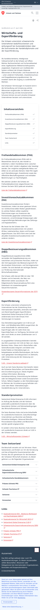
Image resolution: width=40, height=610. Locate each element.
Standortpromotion (11, 133)
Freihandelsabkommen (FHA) (14, 114)
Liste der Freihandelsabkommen (13, 190)
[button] (37, 550)
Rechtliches (21, 598)
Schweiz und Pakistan (13, 13)
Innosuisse (7, 540)
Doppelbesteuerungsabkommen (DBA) (17, 124)
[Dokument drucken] (33, 20)
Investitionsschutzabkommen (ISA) (16, 119)
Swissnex (6, 537)
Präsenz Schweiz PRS (11, 531)
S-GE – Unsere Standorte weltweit (14, 363)
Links (6, 143)
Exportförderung (10, 129)
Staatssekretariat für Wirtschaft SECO (17, 519)
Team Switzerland (11, 138)
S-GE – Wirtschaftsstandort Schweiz (15, 436)
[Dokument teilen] (37, 20)
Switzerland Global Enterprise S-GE (16, 522)
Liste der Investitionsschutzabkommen (16, 242)
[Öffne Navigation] (37, 13)
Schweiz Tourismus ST (11, 534)
